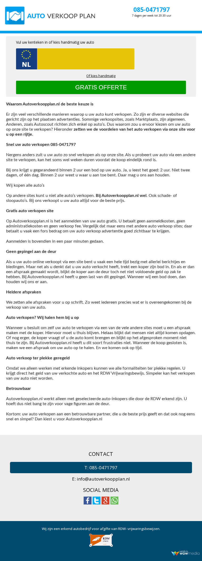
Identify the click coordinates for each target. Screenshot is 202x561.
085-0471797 (151, 9)
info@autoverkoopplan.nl (103, 479)
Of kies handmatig (100, 75)
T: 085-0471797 (100, 468)
